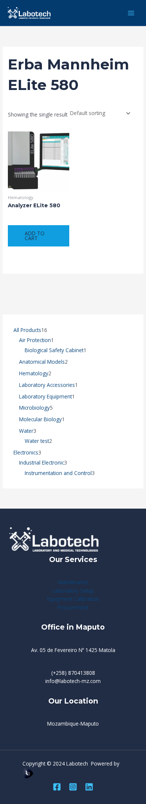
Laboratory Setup (73, 590)
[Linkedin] (89, 787)
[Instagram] (73, 787)
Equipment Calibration (73, 598)
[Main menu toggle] (131, 13)
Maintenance (73, 582)
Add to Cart (35, 236)
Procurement (73, 607)
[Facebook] (57, 787)
